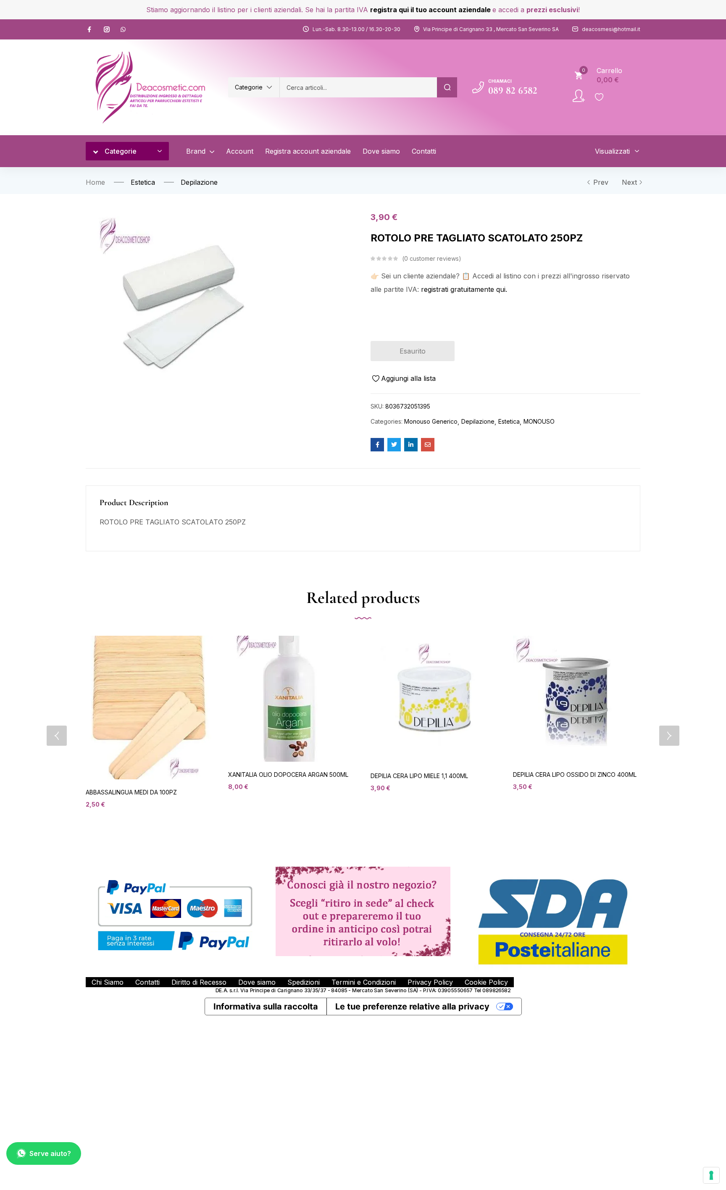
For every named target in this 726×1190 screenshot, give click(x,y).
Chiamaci (500, 81)
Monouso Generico (431, 421)
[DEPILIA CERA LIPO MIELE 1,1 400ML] (434, 699)
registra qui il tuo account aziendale (430, 9)
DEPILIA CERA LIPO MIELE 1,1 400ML (419, 775)
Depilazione (199, 182)
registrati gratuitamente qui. (464, 289)
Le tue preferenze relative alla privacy (412, 1006)
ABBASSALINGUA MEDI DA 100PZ (131, 792)
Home (95, 182)
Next (629, 182)
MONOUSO (539, 421)
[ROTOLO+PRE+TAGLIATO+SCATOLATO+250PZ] (394, 444)
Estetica (143, 182)
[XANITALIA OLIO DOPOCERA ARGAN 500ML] (288, 699)
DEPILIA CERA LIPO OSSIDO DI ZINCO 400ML (575, 774)
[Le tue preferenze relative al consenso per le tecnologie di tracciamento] (711, 1175)
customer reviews (431, 258)
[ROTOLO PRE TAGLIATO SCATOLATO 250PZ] (377, 444)
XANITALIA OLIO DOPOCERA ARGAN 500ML (288, 774)
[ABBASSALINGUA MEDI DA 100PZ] (149, 707)
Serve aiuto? (50, 1153)
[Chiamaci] (478, 87)
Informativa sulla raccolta (265, 1006)
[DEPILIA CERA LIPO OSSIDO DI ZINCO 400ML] (576, 699)
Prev (600, 182)
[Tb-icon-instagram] (107, 29)
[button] (253, 87)
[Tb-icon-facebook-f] (90, 29)
